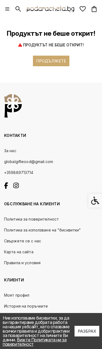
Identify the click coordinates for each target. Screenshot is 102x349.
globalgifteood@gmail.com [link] (28, 161)
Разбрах (87, 331)
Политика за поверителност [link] (31, 219)
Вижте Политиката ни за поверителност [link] (34, 342)
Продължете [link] (51, 61)
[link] (7, 9)
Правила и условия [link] (22, 262)
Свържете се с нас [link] (22, 241)
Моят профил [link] (16, 295)
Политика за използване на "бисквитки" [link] (42, 230)
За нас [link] (10, 150)
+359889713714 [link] (18, 172)
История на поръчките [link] (26, 306)
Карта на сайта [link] (18, 251)
